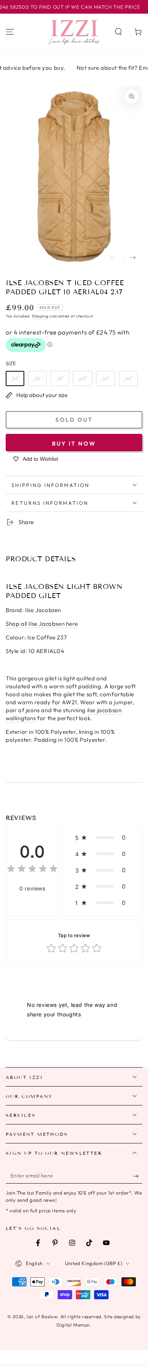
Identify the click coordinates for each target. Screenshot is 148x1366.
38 (60, 378)
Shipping (40, 316)
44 (128, 378)
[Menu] (10, 31)
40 (82, 378)
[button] (118, 31)
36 (37, 378)
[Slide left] (113, 257)
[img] (32, 869)
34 (15, 378)
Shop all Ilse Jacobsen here (42, 623)
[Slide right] (132, 257)
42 (105, 378)
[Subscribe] (138, 1176)
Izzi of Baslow (42, 1316)
